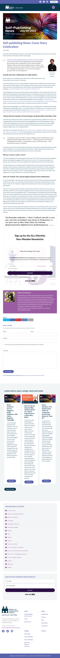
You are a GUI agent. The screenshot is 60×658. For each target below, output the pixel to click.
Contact (43, 631)
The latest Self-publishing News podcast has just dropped (25, 59)
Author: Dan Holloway (24, 293)
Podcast (9, 540)
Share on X (51, 225)
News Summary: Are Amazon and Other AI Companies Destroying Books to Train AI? (47, 411)
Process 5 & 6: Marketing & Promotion (17, 554)
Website (5, 338)
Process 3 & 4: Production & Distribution (17, 550)
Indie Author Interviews (13, 524)
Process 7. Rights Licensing (14, 557)
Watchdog (10, 564)
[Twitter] (40, 2)
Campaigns (10, 520)
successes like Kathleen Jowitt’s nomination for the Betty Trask (24, 89)
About (26, 611)
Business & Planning (12, 517)
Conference (44, 625)
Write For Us (27, 621)
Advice (43, 611)
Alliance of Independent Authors (15, 514)
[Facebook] (44, 2)
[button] (6, 320)
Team (25, 619)
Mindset (9, 530)
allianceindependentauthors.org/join (11, 627)
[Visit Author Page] (10, 297)
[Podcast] (47, 2)
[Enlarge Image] (30, 26)
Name (5, 331)
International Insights (12, 527)
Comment (6, 350)
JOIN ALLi (54, 1)
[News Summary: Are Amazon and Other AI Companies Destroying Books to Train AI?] (47, 401)
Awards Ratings (28, 639)
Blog (42, 620)
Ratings (26, 631)
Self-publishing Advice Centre (28, 615)
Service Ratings (28, 636)
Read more (11, 481)
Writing (9, 567)
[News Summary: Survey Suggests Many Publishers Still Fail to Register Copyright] (12, 401)
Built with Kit (30, 281)
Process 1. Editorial (12, 544)
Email (32, 331)
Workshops (44, 623)
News (8, 534)
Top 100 (9, 560)
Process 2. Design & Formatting (15, 547)
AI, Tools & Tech (11, 510)
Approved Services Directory (27, 644)
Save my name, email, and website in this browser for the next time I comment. (24, 344)
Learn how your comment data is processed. (33, 375)
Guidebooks (44, 614)
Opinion (9, 537)
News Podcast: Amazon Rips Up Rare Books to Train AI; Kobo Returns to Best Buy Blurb (29, 411)
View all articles (10, 489)
